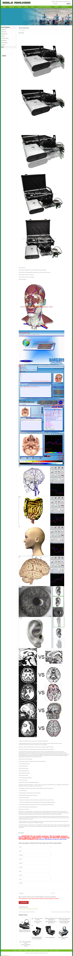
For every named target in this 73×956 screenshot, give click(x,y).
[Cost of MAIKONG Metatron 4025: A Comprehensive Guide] (36, 936)
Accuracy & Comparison (44, 6)
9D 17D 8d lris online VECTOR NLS (27, 911)
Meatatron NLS (4, 33)
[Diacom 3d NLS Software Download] (63, 936)
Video (32, 6)
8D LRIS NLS (25, 908)
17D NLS (20, 908)
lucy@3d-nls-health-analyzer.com (62, 1)
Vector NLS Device (5, 38)
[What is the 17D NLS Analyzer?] (38, 919)
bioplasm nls (3, 29)
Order (56, 6)
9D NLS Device (35, 908)
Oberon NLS (3, 31)
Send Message (23, 902)
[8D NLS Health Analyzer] (50, 936)
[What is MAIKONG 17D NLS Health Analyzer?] (51, 919)
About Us (11, 6)
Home (4, 6)
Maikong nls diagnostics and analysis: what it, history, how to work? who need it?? (24, 931)
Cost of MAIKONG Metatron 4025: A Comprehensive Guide (37, 939)
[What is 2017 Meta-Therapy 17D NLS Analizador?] (64, 919)
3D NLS (19, 6)
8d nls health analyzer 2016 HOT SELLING (61, 911)
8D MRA (30, 908)
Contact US (65, 6)
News (26, 6)
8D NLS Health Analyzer (50, 937)
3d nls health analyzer (5, 955)
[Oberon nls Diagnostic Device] (26, 943)
